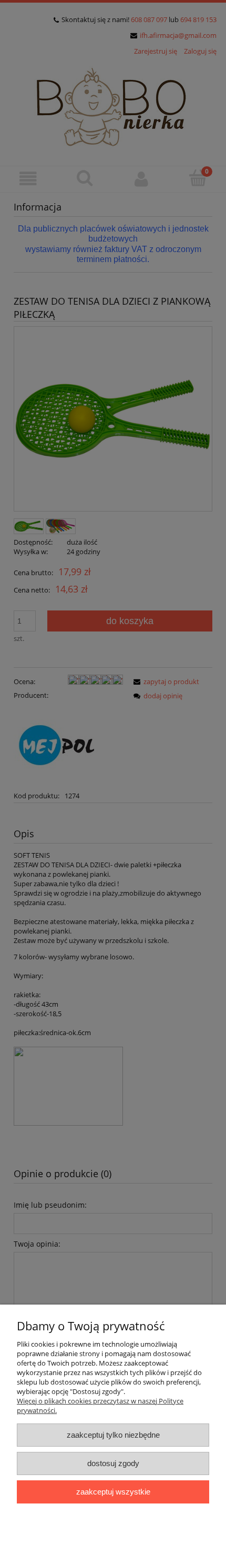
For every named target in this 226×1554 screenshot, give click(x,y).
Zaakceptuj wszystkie (113, 1491)
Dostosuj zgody (113, 1463)
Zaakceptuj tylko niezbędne (113, 1434)
